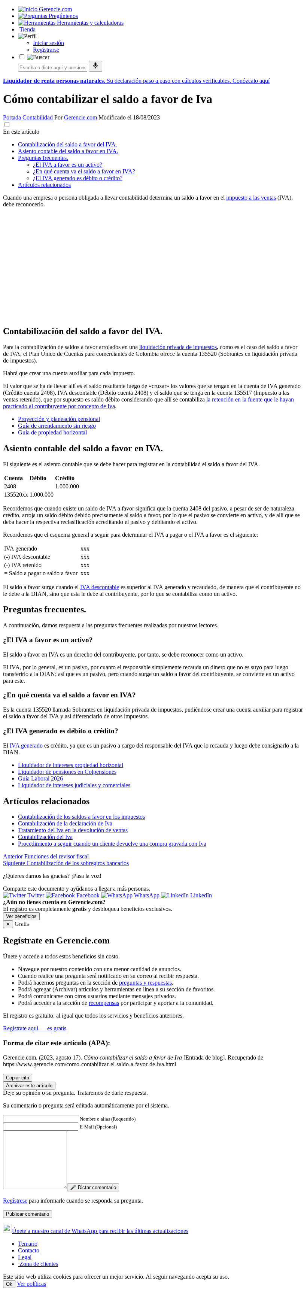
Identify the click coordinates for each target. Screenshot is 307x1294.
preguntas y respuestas (145, 982)
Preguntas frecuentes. (43, 158)
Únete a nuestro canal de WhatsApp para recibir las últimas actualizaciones (100, 1231)
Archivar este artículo (29, 1085)
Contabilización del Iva (45, 837)
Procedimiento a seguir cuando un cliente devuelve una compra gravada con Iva (112, 843)
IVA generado (26, 745)
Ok (9, 1284)
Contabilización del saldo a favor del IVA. (67, 144)
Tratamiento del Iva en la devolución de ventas (73, 830)
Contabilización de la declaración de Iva (65, 823)
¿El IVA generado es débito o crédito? (77, 178)
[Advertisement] (153, 266)
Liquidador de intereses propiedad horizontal (70, 765)
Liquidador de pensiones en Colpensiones (67, 772)
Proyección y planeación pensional (59, 419)
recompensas (104, 1003)
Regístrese (15, 1200)
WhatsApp (147, 895)
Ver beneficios (21, 916)
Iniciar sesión (48, 43)
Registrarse (46, 49)
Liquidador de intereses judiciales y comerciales (74, 785)
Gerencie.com (80, 117)
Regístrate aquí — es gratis (34, 1028)
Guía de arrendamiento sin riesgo (57, 425)
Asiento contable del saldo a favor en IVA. (68, 151)
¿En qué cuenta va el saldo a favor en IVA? (84, 171)
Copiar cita (17, 1078)
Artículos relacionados (44, 185)
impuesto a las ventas (251, 197)
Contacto (28, 1250)
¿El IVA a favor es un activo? (67, 164)
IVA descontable (99, 587)
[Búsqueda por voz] (95, 66)
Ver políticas (31, 1284)
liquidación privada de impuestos (178, 347)
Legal (24, 1257)
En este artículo (21, 131)
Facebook (88, 895)
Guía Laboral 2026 (40, 778)
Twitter (36, 895)
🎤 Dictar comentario (93, 1187)
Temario (27, 1243)
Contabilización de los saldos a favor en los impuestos (81, 816)
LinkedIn (200, 895)
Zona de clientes (38, 1264)
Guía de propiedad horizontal (52, 432)
